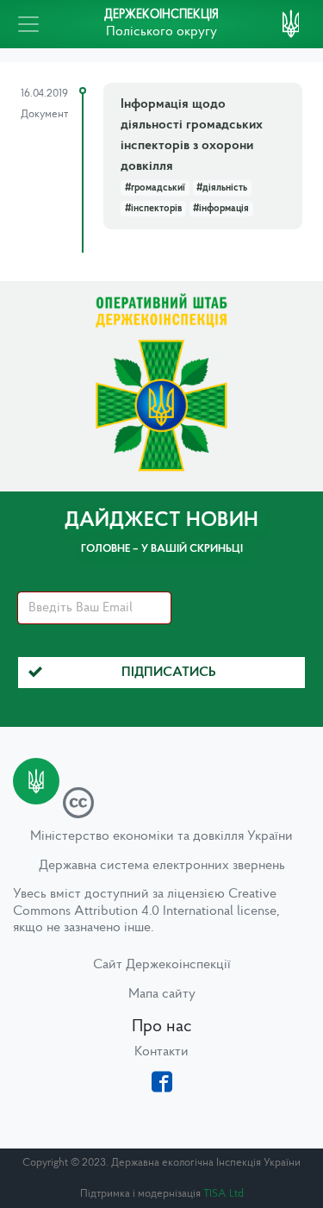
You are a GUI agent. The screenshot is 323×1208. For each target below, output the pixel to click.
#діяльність (221, 188)
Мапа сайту (162, 994)
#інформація (221, 208)
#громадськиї (155, 188)
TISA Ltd (223, 1193)
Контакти (161, 1052)
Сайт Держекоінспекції (162, 965)
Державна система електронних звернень (162, 866)
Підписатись (168, 672)
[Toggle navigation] (28, 24)
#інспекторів (153, 208)
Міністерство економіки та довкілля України (161, 836)
